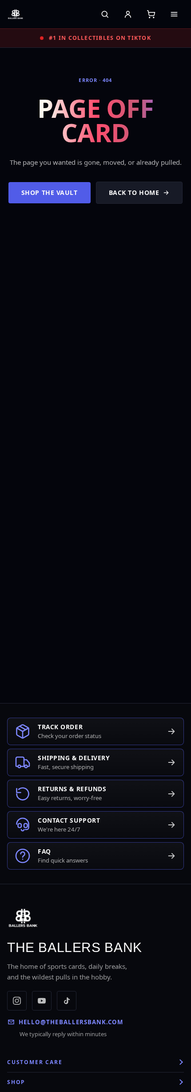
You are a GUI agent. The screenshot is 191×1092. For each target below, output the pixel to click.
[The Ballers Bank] (31, 14)
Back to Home (134, 192)
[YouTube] (42, 1000)
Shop (16, 1082)
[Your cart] (151, 14)
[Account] (128, 14)
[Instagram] (17, 1000)
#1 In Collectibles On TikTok (100, 38)
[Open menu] (174, 14)
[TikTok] (66, 1000)
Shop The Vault (49, 192)
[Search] (105, 14)
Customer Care (34, 1062)
